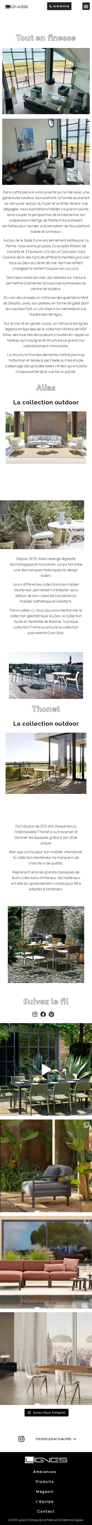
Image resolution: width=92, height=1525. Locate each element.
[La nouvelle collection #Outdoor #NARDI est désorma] (46, 1069)
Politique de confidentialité (44, 1520)
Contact (46, 1511)
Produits (45, 1481)
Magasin (45, 1491)
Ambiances (44, 1471)
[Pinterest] (53, 1014)
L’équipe (45, 1501)
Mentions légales (72, 1520)
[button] (86, 6)
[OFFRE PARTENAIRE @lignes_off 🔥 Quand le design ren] (46, 1358)
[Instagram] (36, 1014)
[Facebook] (44, 1014)
